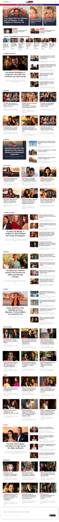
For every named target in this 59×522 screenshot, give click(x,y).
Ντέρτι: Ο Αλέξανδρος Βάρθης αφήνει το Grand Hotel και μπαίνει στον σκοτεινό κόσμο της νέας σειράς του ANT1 (47, 412)
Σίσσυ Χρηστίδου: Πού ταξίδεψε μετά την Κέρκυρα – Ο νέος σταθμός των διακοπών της (15, 20)
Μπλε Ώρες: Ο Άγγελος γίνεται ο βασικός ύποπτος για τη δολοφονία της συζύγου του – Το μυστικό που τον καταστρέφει (11, 496)
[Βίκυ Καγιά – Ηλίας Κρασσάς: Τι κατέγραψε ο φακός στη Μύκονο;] (33, 152)
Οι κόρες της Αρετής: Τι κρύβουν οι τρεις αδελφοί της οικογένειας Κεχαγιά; (15, 233)
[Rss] (10, 1)
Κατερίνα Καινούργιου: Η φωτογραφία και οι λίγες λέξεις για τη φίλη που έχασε (49, 21)
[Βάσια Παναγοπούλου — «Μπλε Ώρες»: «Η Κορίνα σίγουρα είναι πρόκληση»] (29, 466)
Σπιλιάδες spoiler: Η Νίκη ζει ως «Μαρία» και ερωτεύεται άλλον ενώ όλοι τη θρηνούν (11, 128)
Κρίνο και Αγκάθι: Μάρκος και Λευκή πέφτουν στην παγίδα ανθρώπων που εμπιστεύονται (29, 342)
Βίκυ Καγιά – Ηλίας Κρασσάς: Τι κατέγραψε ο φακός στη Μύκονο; (47, 150)
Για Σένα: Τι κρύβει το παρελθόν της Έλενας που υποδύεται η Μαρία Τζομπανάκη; (46, 437)
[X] (4, 1)
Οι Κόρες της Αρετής (9, 212)
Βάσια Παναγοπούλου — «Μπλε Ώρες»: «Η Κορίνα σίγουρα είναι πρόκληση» (28, 474)
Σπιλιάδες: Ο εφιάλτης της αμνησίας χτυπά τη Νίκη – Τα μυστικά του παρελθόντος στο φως (29, 129)
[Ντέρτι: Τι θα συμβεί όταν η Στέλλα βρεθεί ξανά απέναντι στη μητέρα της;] (52, 40)
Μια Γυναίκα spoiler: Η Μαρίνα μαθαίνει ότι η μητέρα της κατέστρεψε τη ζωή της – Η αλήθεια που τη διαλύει (29, 201)
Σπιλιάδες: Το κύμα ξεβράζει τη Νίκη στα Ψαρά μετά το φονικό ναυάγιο (47, 105)
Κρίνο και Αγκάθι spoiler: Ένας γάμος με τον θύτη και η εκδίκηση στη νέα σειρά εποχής (47, 364)
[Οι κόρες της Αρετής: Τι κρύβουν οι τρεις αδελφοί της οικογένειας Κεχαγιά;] (15, 222)
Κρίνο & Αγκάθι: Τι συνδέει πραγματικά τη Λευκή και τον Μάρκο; (37, 45)
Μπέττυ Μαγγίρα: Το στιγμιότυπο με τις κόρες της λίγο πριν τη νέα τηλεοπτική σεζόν (45, 45)
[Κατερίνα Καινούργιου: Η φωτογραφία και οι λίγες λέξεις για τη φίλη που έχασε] (49, 16)
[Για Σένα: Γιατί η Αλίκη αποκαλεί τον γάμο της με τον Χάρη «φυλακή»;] (15, 434)
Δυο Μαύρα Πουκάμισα (9, 53)
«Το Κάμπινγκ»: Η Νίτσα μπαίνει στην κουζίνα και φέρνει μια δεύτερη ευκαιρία (15, 273)
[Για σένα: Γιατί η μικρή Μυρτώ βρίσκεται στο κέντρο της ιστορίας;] (29, 40)
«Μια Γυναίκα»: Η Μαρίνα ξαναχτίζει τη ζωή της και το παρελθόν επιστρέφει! (47, 179)
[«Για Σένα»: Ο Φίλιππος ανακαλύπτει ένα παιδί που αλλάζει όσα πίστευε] (34, 455)
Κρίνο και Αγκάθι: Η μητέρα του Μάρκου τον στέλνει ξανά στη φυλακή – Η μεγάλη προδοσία (29, 364)
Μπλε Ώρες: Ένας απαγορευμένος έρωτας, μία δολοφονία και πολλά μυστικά (47, 496)
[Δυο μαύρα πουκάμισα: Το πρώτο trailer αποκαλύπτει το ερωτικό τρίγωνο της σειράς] (34, 75)
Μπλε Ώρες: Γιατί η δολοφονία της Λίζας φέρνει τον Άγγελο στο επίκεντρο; (20, 31)
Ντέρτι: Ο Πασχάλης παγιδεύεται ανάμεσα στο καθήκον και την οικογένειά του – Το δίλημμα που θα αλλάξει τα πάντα (29, 413)
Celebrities (6, 139)
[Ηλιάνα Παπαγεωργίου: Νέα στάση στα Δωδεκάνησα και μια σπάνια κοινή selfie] (6, 40)
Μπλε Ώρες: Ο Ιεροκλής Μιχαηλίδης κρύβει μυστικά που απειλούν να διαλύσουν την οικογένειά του (29, 496)
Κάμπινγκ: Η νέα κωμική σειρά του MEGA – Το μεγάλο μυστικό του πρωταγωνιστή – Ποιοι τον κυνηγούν (47, 255)
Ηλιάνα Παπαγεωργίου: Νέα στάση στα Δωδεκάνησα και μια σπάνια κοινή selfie (6, 45)
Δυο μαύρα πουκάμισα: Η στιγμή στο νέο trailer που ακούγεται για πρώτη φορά (15, 74)
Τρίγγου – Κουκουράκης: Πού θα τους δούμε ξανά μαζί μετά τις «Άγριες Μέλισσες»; (47, 318)
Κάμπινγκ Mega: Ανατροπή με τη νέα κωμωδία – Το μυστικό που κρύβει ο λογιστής (47, 264)
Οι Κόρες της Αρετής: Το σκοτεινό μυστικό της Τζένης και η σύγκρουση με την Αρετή (47, 216)
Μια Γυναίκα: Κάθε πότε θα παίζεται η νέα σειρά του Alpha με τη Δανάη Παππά (10, 201)
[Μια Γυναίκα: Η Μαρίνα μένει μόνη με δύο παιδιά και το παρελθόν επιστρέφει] (35, 30)
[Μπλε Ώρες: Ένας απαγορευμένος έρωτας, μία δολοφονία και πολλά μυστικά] (48, 488)
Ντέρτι (50, 48)
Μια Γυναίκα (42, 28)
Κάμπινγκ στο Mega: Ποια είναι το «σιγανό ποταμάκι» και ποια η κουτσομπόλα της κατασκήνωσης (46, 280)
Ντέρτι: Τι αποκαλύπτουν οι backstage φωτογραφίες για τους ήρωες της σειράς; (29, 389)
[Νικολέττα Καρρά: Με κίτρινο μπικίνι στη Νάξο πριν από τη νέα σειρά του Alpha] (34, 302)
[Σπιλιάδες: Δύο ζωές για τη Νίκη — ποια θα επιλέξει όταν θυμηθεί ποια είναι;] (14, 40)
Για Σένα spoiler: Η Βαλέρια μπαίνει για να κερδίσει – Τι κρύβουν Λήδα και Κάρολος (47, 445)
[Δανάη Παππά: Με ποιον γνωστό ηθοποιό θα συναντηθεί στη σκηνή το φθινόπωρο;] (34, 294)
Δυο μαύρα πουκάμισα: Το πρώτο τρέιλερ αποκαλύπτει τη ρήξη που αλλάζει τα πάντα (46, 83)
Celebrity (32, 17)
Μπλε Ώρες (15, 28)
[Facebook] (3, 1)
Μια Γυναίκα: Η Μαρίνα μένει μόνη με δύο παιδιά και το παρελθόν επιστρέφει (47, 31)
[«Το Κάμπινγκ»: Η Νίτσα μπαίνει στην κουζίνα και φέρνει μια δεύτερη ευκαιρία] (15, 261)
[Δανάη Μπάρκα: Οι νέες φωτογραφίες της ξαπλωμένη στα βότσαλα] (34, 311)
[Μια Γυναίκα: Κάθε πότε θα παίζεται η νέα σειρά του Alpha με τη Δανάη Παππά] (11, 193)
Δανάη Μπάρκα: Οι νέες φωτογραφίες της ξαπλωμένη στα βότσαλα (47, 309)
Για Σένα (27, 48)
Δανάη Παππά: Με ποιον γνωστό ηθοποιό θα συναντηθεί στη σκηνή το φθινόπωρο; (47, 293)
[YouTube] (6, 1)
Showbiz (5, 16)
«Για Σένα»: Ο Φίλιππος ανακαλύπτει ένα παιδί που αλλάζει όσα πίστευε (47, 453)
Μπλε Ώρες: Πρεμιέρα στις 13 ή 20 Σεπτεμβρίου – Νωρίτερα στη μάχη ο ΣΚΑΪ (47, 474)
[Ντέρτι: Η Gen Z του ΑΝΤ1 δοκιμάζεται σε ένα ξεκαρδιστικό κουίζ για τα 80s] (11, 404)
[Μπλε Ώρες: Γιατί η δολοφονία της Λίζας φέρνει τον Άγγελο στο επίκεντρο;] (8, 30)
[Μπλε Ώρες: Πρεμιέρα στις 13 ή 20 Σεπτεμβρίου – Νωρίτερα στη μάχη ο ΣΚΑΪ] (48, 466)
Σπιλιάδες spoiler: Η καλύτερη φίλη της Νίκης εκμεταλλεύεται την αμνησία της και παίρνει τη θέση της (29, 105)
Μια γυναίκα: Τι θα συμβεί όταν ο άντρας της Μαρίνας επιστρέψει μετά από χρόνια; (21, 45)
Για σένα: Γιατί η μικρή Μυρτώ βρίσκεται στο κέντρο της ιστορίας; (28, 45)
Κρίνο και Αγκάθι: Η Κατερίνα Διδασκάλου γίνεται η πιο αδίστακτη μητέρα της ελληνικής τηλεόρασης (11, 364)
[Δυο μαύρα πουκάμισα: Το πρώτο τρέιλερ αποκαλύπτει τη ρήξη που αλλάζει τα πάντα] (34, 84)
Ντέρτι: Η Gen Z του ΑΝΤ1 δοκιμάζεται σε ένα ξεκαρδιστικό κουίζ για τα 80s (11, 412)
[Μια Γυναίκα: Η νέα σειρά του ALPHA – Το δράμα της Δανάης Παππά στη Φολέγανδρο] (48, 193)
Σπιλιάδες (12, 48)
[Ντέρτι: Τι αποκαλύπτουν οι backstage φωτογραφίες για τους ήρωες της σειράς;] (29, 381)
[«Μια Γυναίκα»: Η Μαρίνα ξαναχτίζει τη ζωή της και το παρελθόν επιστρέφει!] (48, 172)
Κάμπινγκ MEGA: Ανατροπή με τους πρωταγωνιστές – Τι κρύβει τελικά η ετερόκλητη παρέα (47, 271)
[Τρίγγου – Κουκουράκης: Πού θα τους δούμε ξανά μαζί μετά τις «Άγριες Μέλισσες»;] (34, 319)
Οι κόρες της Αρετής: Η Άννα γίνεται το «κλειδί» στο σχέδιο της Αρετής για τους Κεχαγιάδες (47, 224)
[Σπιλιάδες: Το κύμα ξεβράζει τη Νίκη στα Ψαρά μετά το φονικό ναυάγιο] (48, 97)
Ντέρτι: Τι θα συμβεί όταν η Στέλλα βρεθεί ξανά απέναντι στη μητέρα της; (52, 45)
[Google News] (7, 1)
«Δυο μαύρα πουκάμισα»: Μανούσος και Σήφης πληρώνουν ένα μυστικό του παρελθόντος (47, 57)
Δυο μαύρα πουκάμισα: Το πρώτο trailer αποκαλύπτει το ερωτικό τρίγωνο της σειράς (46, 74)
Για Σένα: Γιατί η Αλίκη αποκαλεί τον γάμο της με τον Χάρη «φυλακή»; (15, 446)
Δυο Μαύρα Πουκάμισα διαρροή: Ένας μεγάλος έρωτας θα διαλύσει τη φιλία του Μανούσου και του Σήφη (47, 66)
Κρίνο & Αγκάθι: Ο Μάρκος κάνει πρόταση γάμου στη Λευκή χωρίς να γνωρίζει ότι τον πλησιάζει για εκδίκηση (47, 342)
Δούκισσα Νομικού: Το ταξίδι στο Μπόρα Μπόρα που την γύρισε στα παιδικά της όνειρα (46, 142)
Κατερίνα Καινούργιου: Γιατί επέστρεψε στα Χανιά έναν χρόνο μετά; (46, 158)
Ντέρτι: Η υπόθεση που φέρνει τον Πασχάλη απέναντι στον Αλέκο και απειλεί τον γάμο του (47, 390)
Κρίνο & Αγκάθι (8, 327)
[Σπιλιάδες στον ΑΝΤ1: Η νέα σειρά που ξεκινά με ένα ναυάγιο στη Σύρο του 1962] (48, 121)
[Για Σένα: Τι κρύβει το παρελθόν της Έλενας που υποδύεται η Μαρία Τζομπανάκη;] (34, 438)
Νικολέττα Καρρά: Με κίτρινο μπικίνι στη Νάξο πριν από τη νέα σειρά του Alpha (47, 301)
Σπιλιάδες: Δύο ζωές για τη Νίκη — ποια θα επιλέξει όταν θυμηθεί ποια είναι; (14, 45)
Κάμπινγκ (6, 251)
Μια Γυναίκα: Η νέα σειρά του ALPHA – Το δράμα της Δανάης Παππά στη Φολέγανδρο (47, 201)
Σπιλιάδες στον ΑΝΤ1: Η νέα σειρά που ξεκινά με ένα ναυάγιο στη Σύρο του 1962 (47, 128)
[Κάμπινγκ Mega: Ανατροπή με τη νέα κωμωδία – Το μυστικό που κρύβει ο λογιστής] (34, 265)
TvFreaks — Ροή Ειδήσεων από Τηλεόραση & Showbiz (17, 36)
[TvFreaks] (29, 2)
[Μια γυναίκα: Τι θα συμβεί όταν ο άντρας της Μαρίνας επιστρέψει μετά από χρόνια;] (21, 40)
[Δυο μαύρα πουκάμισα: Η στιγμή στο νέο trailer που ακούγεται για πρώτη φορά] (15, 62)
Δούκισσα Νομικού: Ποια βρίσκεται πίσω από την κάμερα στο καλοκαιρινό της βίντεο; (35, 21)
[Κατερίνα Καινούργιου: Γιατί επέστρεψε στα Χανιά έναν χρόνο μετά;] (33, 160)
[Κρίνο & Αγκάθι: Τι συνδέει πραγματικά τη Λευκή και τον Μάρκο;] (37, 40)
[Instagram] (8, 1)
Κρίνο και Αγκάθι (36, 48)
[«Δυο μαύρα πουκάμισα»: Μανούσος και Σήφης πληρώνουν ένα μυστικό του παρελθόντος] (34, 58)
